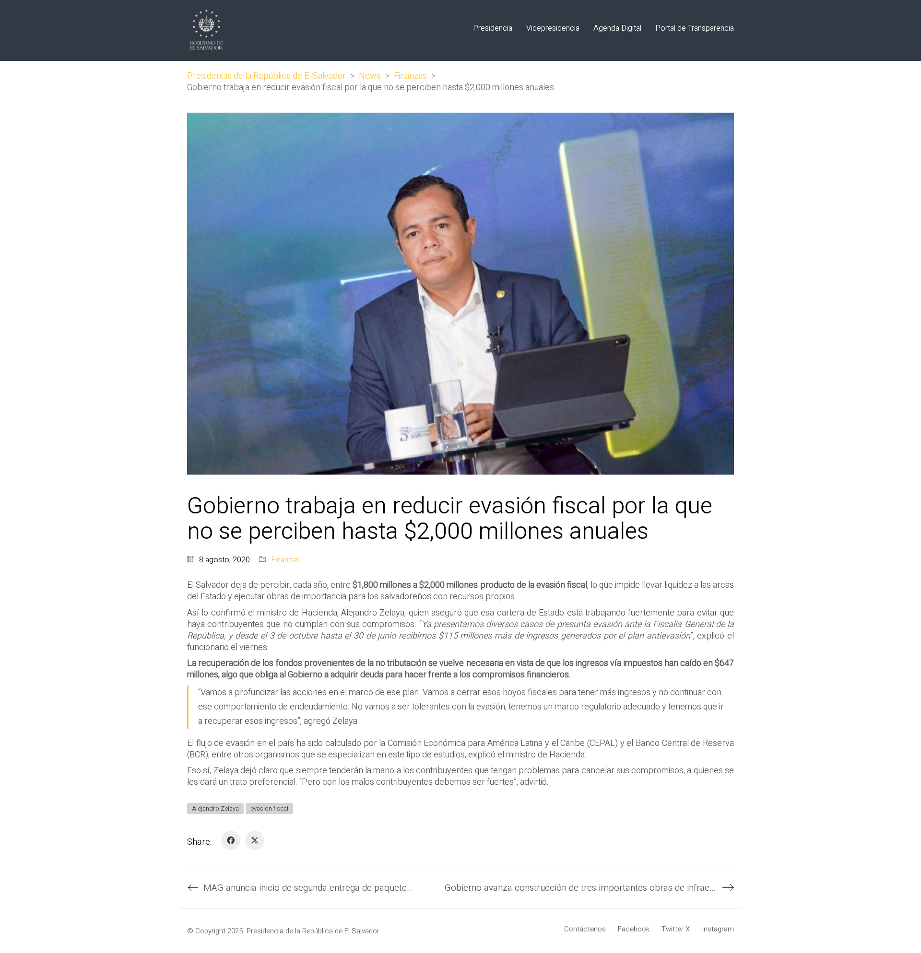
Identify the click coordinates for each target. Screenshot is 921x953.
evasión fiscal (269, 808)
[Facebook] (230, 840)
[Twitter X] (254, 840)
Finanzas (285, 560)
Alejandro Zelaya (215, 808)
